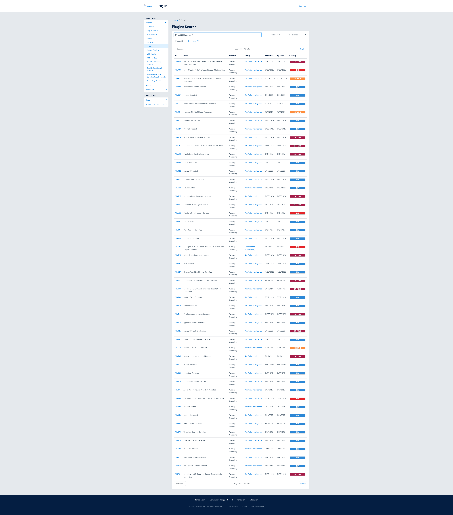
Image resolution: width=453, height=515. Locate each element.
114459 (178, 348)
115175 (177, 145)
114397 (178, 247)
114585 (178, 373)
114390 (178, 398)
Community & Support (219, 500)
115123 (177, 103)
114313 (177, 179)
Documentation (238, 500)
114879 (178, 440)
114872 (178, 432)
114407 (178, 305)
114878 (178, 465)
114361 (177, 221)
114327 (178, 129)
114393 (178, 356)
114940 (178, 423)
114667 (178, 204)
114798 (178, 70)
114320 (178, 196)
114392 (178, 449)
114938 (178, 415)
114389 (178, 297)
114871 (177, 457)
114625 (178, 331)
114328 (178, 255)
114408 (178, 154)
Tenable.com (200, 500)
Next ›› (303, 49)
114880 (178, 86)
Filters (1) (274, 35)
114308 (178, 238)
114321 (177, 120)
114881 (177, 230)
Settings (302, 6)
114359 (178, 162)
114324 (178, 137)
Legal (244, 506)
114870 (178, 381)
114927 (178, 406)
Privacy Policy (232, 506)
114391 (177, 263)
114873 (178, 390)
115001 (177, 112)
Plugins (163, 6)
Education (254, 500)
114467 (178, 78)
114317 (177, 364)
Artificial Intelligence (253, 61)
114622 (178, 171)
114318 (177, 314)
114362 (178, 339)
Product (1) (179, 41)
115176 (177, 474)
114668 (178, 289)
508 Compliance (257, 506)
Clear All (196, 41)
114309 (178, 188)
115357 (177, 280)
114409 (178, 213)
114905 (178, 61)
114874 (178, 322)
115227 (178, 272)
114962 (178, 95)
